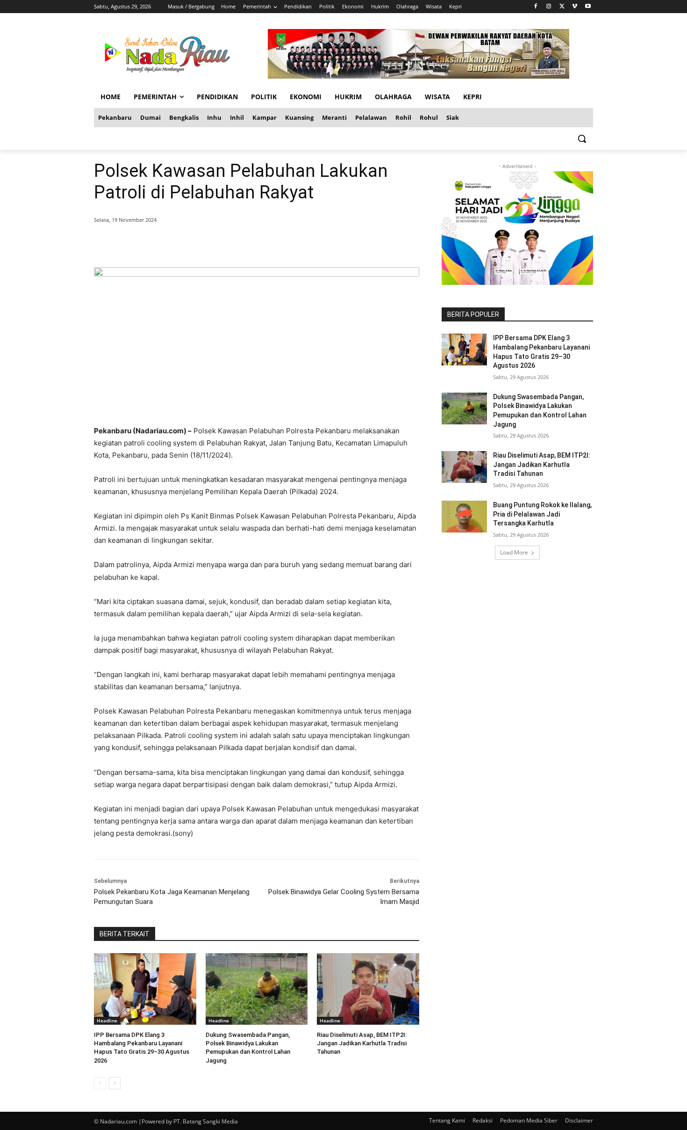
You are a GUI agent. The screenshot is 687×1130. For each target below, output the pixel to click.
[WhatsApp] (228, 243)
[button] (582, 138)
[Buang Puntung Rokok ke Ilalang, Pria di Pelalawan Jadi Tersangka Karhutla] (464, 516)
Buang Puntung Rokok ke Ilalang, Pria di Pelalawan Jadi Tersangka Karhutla (542, 514)
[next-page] (115, 1083)
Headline (107, 1020)
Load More (514, 552)
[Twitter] (562, 6)
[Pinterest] (207, 243)
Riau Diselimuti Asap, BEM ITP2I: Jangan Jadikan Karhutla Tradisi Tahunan (362, 1043)
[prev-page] (100, 1083)
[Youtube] (587, 6)
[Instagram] (549, 6)
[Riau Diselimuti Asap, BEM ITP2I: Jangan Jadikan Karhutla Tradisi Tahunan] (368, 989)
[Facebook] (535, 6)
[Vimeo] (574, 6)
